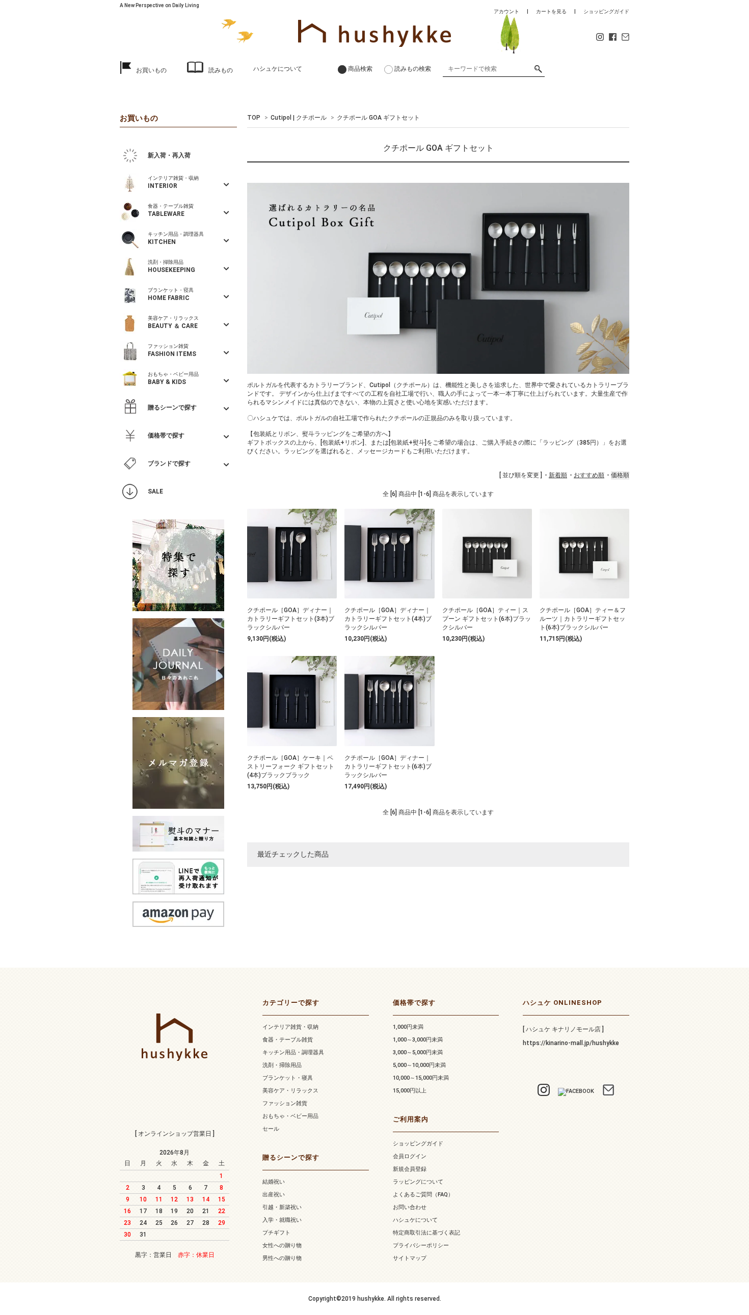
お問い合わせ (409, 1207)
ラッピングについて (418, 1182)
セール (270, 1129)
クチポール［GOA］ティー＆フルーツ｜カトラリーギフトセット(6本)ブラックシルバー (583, 619)
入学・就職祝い (282, 1220)
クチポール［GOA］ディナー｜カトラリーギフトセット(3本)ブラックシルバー (290, 619)
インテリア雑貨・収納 (290, 1027)
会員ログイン (409, 1156)
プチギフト (276, 1232)
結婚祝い (273, 1182)
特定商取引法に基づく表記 (426, 1232)
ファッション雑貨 (284, 1103)
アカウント (506, 11)
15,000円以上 (409, 1090)
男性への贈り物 (282, 1258)
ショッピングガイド (606, 11)
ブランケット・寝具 (287, 1078)
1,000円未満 (408, 1027)
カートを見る (551, 11)
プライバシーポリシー (421, 1245)
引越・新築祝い (282, 1207)
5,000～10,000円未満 (419, 1065)
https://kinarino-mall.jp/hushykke (571, 1043)
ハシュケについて (277, 68)
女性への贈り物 (282, 1245)
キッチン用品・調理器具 (293, 1052)
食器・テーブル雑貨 (287, 1039)
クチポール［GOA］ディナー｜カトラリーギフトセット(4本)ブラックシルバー (388, 619)
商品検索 (360, 68)
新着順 (558, 475)
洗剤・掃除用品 (282, 1065)
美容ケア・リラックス (290, 1090)
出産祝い (273, 1194)
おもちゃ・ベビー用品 (290, 1116)
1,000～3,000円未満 (418, 1039)
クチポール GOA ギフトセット (378, 117)
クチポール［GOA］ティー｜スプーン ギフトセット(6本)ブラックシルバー (486, 619)
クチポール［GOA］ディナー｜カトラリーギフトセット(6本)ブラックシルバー (388, 766)
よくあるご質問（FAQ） (423, 1194)
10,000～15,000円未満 (421, 1078)
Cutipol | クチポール (299, 117)
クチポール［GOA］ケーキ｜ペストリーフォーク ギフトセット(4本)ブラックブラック (290, 766)
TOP (253, 117)
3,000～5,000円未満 (418, 1052)
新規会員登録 (409, 1169)
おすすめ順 (589, 475)
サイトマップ (409, 1258)
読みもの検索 (412, 68)
